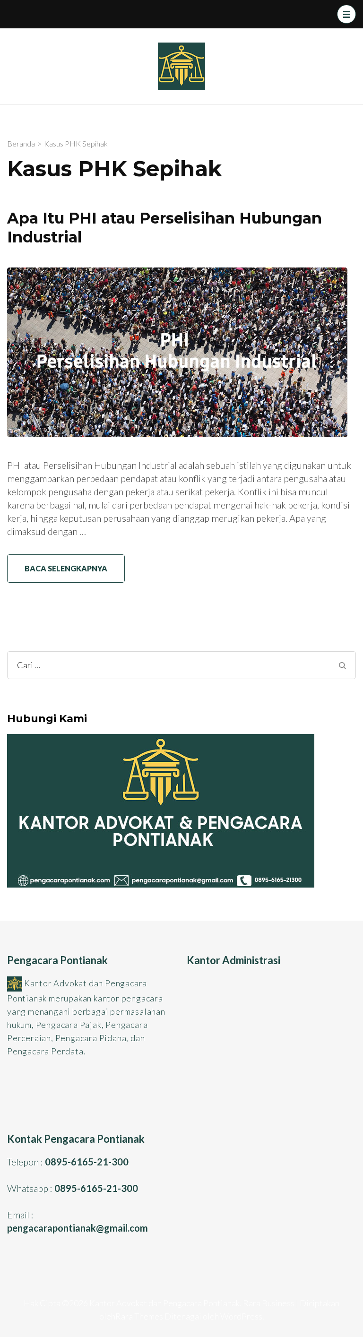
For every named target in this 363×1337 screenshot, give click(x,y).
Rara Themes (139, 1316)
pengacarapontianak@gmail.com (77, 1227)
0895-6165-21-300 (87, 1161)
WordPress (241, 1316)
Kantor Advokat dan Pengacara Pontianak (164, 1303)
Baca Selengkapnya (66, 568)
